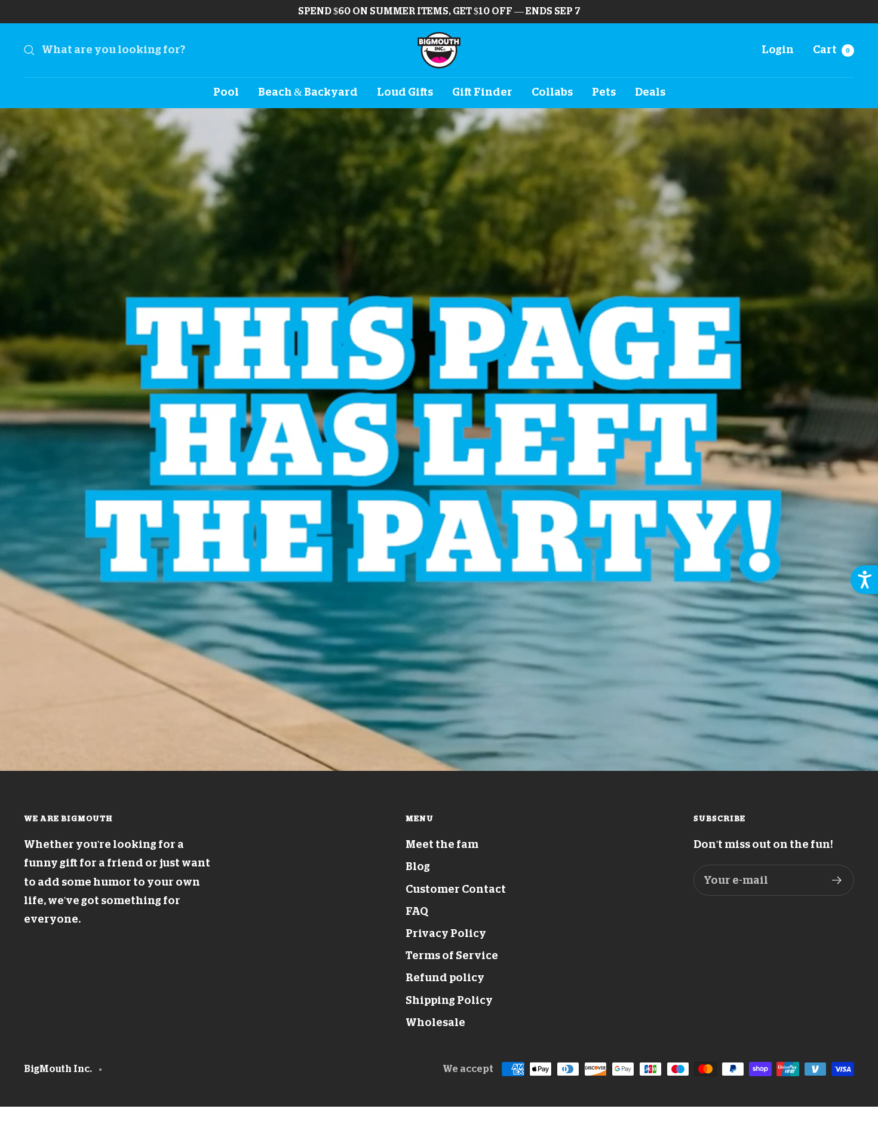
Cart (831, 49)
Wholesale (435, 1022)
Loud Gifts (405, 92)
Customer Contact (456, 889)
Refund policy (445, 977)
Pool (226, 92)
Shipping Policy (449, 1000)
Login (778, 49)
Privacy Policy (446, 933)
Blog (418, 866)
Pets (604, 92)
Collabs (552, 92)
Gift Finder (482, 92)
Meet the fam (442, 844)
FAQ (417, 911)
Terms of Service (452, 955)
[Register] (837, 880)
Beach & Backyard (308, 92)
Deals (650, 92)
